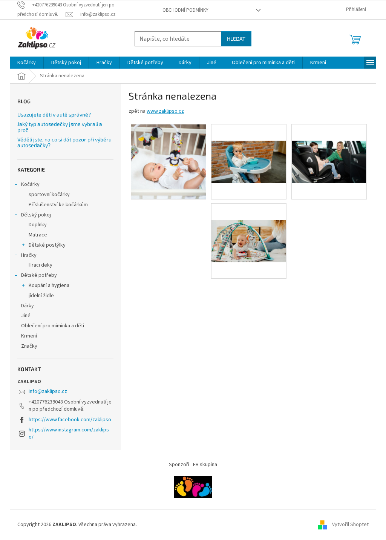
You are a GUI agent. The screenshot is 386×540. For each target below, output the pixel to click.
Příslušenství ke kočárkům (58, 205)
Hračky (29, 255)
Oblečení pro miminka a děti (52, 326)
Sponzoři (179, 464)
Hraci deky (40, 265)
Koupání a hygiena (49, 285)
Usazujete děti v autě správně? (54, 114)
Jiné (26, 315)
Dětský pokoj (36, 215)
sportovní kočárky (49, 194)
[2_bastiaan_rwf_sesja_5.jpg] (329, 145)
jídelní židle (41, 295)
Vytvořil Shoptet (350, 524)
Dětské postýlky (47, 245)
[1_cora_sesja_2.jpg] (248, 145)
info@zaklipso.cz (48, 391)
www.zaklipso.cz (165, 111)
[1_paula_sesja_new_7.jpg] (248, 225)
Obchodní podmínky (185, 10)
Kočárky (30, 184)
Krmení (29, 336)
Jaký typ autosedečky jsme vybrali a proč (59, 127)
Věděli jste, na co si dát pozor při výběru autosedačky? (64, 142)
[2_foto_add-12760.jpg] (168, 162)
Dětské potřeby (39, 275)
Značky (29, 346)
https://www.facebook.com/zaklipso (70, 419)
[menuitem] (26, 63)
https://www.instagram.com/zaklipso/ (69, 433)
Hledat (236, 38)
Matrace (38, 235)
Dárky (27, 306)
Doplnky (38, 225)
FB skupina (205, 464)
